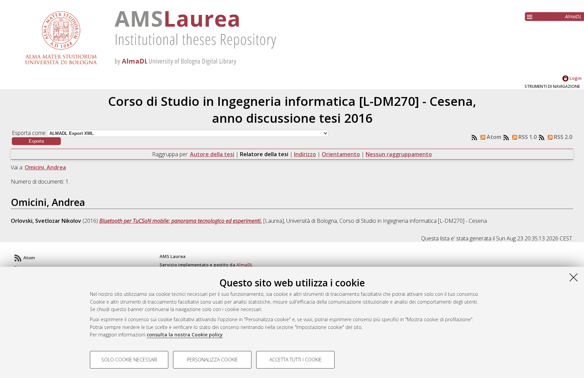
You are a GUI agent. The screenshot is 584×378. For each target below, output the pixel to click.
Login (575, 78)
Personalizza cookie (212, 359)
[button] (36, 141)
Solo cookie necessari (129, 359)
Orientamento (341, 154)
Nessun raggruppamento (399, 154)
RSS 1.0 (527, 137)
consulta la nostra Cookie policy (185, 334)
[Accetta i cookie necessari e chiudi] (573, 277)
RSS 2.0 (562, 137)
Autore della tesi (212, 154)
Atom (493, 137)
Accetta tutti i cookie (295, 359)
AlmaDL (573, 16)
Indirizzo (305, 154)
